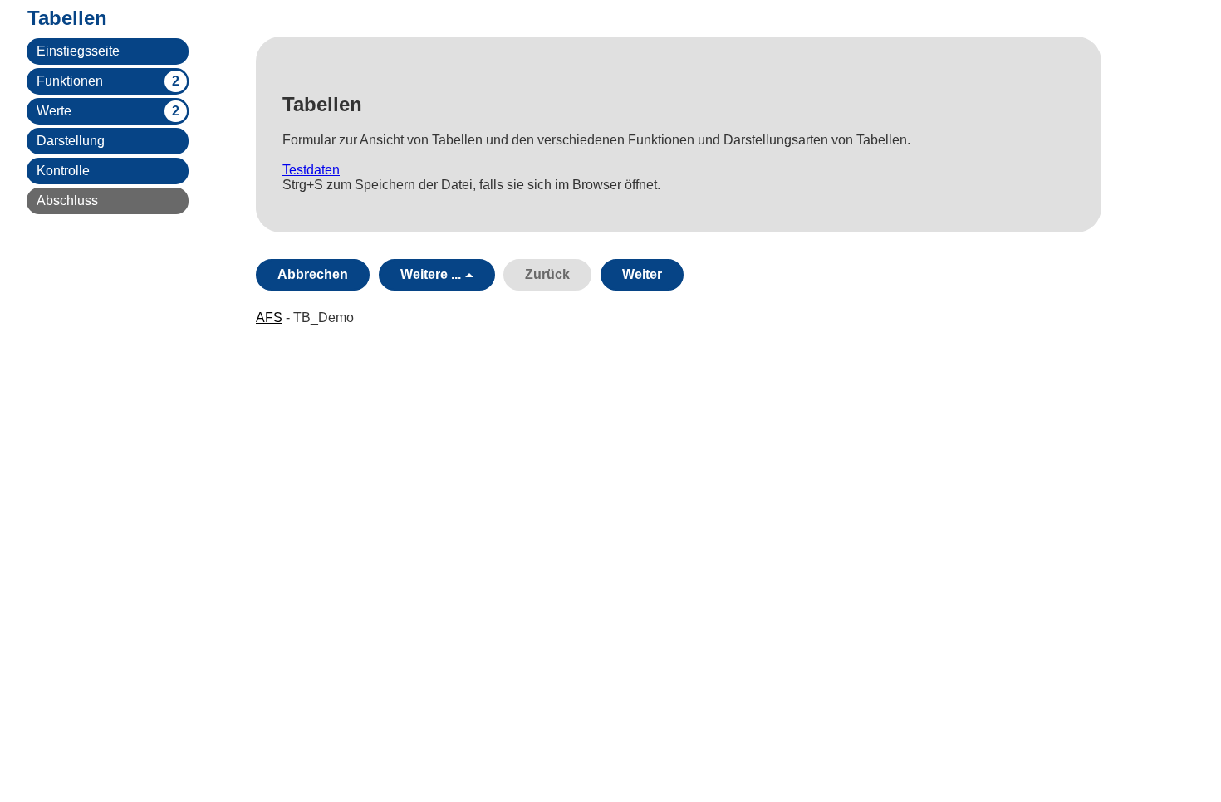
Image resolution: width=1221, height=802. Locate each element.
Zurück (547, 274)
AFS (269, 318)
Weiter (642, 274)
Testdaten (311, 170)
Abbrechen (312, 274)
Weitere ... (430, 274)
